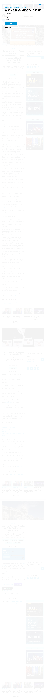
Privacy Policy (8, 27)
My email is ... (8, 13)
